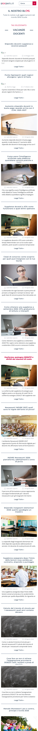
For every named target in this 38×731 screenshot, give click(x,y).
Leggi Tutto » (19, 67)
